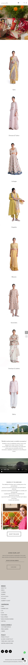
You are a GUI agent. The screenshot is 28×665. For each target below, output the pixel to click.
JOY (2, 610)
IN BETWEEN (4, 614)
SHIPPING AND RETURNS (7, 643)
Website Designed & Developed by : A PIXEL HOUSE (14, 661)
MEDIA (2, 590)
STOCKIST (3, 598)
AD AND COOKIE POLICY (7, 639)
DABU (2, 606)
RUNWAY (3, 594)
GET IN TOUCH (4, 596)
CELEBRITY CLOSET (5, 600)
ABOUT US (3, 588)
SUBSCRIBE (13, 567)
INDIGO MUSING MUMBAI (7, 619)
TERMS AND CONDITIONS (7, 641)
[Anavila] (4, 2)
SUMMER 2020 (4, 608)
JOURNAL (3, 592)
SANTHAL (3, 621)
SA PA (2, 612)
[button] (24, 516)
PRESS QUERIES (4, 629)
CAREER (3, 631)
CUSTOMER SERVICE (6, 627)
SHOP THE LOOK (14, 534)
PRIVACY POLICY (5, 637)
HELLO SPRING (4, 617)
